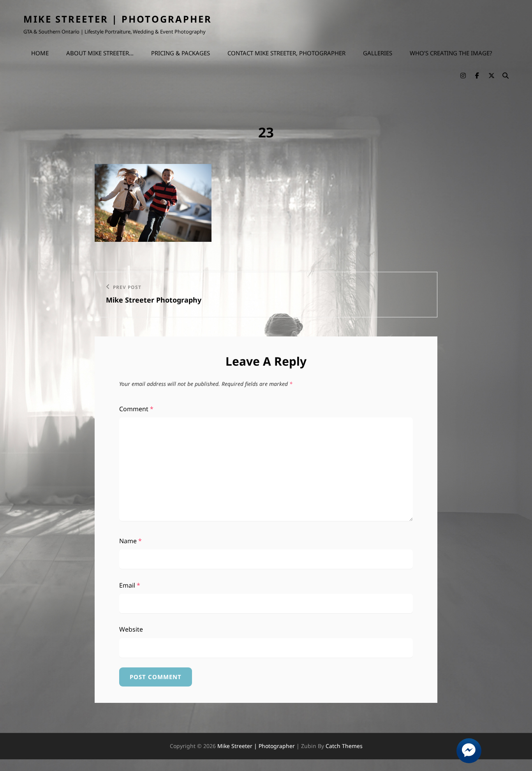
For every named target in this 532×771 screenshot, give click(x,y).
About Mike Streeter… (100, 53)
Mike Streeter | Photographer (117, 18)
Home (40, 53)
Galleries (377, 53)
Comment (136, 409)
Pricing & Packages (180, 53)
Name (130, 541)
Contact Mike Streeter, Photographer (286, 53)
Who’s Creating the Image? (451, 53)
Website (131, 629)
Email (129, 585)
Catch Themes (344, 746)
